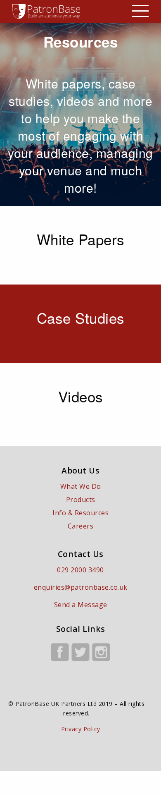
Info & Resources (80, 512)
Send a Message (80, 604)
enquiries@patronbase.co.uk (81, 587)
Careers (81, 526)
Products (80, 499)
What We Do (80, 486)
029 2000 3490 (80, 569)
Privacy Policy (80, 729)
